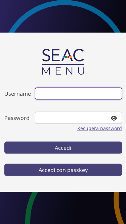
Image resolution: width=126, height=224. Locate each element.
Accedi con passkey (63, 169)
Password (17, 117)
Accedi (63, 147)
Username (17, 93)
